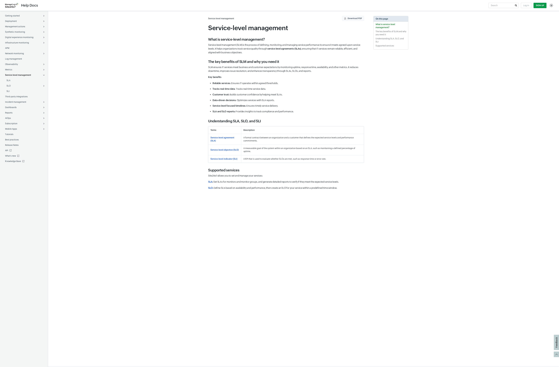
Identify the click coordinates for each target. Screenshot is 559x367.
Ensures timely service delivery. (245, 105)
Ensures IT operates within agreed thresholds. (245, 83)
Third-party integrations (16, 96)
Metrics (8, 69)
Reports (9, 113)
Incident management (15, 102)
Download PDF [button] (355, 18)
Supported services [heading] (223, 170)
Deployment (11, 21)
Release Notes (12, 145)
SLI (8, 91)
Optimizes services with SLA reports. (244, 100)
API (6, 150)
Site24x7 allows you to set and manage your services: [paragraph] (235, 175)
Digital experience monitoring (19, 37)
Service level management (18, 75)
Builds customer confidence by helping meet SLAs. (247, 94)
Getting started (12, 16)
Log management (13, 59)
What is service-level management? (385, 26)
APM (7, 48)
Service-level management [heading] (248, 28)
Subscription (11, 123)
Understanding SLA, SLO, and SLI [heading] (234, 121)
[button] (516, 5)
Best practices (12, 139)
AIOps (8, 118)
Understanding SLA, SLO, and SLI (390, 40)
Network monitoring (14, 53)
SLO (9, 86)
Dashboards (11, 107)
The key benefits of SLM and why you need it (391, 33)
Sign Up (540, 5)
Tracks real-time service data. (239, 89)
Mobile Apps (11, 129)
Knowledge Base (13, 161)
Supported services (385, 46)
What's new (10, 156)
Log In (526, 5)
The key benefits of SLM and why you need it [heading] (243, 62)
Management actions (15, 26)
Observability (11, 64)
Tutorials (9, 134)
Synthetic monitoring (15, 32)
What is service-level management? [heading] (236, 39)
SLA (8, 80)
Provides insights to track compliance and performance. (253, 111)
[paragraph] (286, 77)
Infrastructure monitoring (17, 43)
